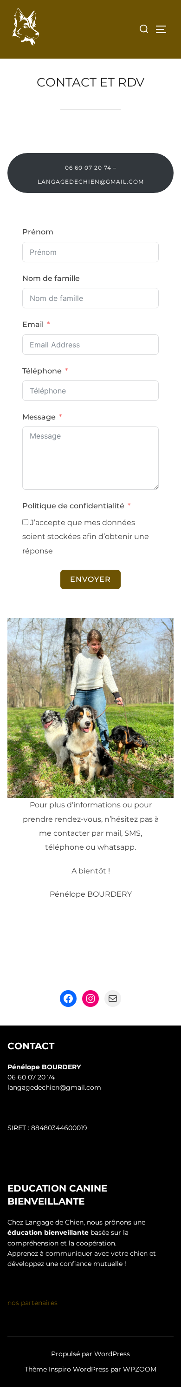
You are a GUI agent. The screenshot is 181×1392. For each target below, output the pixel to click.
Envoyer (90, 579)
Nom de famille (51, 278)
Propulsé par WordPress (90, 1354)
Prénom (37, 231)
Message (39, 417)
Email (33, 324)
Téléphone (42, 370)
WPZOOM (139, 1369)
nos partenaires (32, 1303)
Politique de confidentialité (73, 505)
